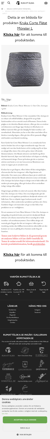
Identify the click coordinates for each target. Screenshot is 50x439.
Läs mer (5, 413)
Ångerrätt (13, 315)
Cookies (12, 322)
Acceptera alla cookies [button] (25, 420)
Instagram (37, 310)
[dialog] (25, 417)
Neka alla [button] (25, 428)
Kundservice (12, 310)
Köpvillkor (12, 312)
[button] (25, 434)
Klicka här (11, 34)
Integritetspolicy (12, 320)
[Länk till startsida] (2, 9)
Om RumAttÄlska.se (12, 317)
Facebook (38, 312)
